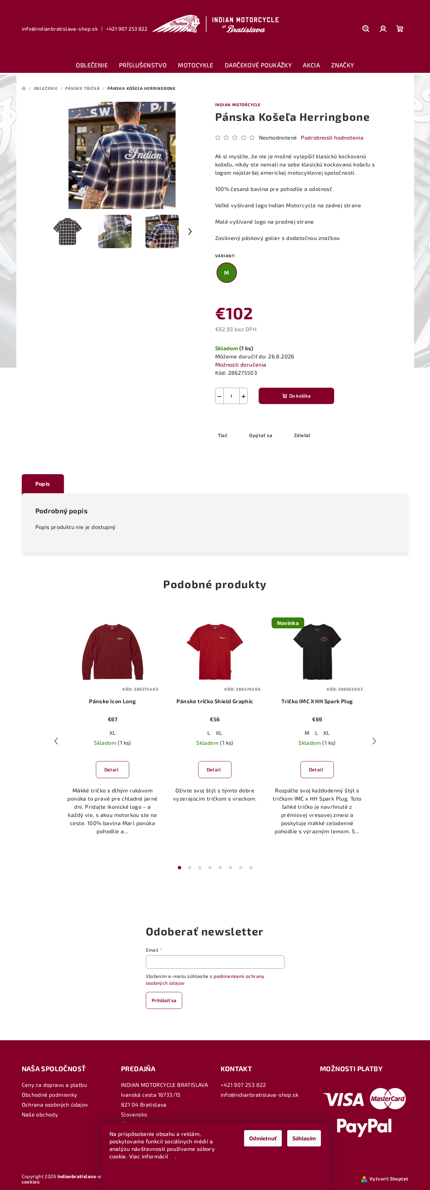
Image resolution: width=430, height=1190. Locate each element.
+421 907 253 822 (126, 29)
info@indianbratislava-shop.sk (60, 29)
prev (56, 741)
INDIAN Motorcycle (238, 104)
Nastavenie (130, 1173)
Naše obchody (40, 1114)
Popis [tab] (42, 483)
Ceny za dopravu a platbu (54, 1084)
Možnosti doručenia (240, 364)
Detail (111, 769)
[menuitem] (91, 65)
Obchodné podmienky (49, 1094)
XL (112, 732)
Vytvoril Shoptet (388, 1178)
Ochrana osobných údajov (55, 1104)
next (374, 741)
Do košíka (300, 396)
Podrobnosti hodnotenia (332, 137)
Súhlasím (304, 1138)
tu (172, 1156)
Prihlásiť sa (164, 1000)
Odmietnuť (263, 1138)
